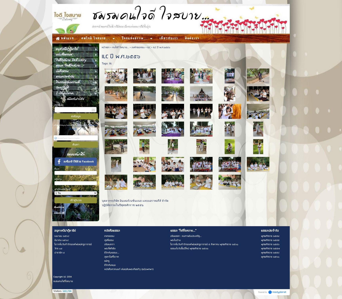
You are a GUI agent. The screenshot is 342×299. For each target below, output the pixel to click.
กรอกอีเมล (59, 105)
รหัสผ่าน (58, 179)
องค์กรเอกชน (138, 47)
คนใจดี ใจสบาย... (120, 47)
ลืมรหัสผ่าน (59, 207)
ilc (110, 63)
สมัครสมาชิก (59, 213)
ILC (148, 47)
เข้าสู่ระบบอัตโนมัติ (62, 189)
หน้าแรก (105, 47)
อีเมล (56, 169)
